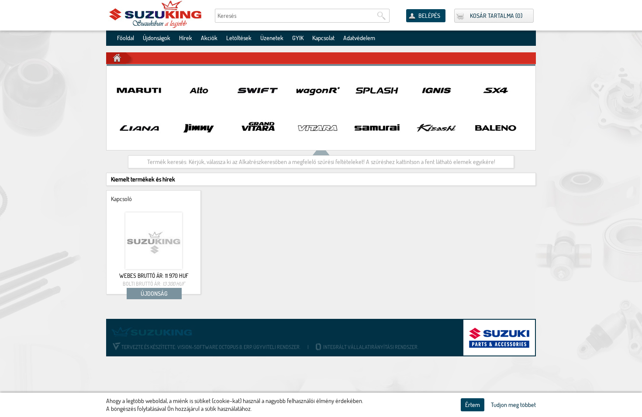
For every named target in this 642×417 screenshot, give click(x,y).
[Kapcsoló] (153, 240)
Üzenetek (271, 38)
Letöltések (239, 38)
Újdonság (154, 293)
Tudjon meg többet (513, 405)
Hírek (185, 38)
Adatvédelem (359, 38)
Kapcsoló (121, 199)
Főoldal (125, 38)
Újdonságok (156, 38)
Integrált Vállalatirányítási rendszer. (370, 347)
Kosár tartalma (492, 16)
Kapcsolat (323, 38)
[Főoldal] (156, 14)
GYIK (298, 38)
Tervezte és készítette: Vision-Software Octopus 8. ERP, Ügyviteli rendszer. (210, 347)
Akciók (209, 38)
